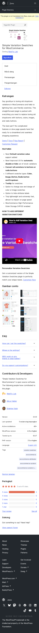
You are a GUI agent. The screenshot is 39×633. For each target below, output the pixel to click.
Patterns (24, 553)
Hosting (5, 549)
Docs (11, 141)
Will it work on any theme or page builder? (11, 357)
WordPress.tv (8, 571)
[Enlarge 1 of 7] (16, 293)
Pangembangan (10, 83)
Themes (24, 545)
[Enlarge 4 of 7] (34, 293)
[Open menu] (35, 3)
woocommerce (31, 454)
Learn (4, 560)
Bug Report (19, 141)
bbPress (6, 586)
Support (5, 564)
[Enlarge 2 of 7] (16, 304)
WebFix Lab (13, 52)
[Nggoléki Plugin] (25, 25)
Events (23, 564)
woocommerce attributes (28, 459)
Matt (5, 582)
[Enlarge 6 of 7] (34, 309)
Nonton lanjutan (8, 474)
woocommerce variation (28, 463)
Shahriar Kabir (12, 408)
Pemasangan (9, 77)
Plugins (23, 549)
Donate (25, 567)
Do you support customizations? (15, 365)
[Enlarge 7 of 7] (34, 320)
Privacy (5, 553)
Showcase (25, 541)
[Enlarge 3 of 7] (16, 317)
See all (34, 511)
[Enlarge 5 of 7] (34, 302)
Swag (24, 571)
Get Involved (26, 560)
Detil (6, 66)
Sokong (7, 88)
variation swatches (30, 450)
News (4, 545)
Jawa (9, 600)
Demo (4, 141)
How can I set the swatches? (14, 343)
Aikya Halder (12, 401)
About (4, 541)
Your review (6, 511)
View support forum (10, 527)
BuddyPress (8, 590)
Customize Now (29, 280)
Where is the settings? (11, 350)
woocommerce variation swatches (27, 468)
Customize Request (10, 144)
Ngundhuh (7, 57)
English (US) (32, 445)
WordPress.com (9, 578)
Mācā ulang (9, 72)
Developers (6, 567)
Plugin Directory (8, 10)
